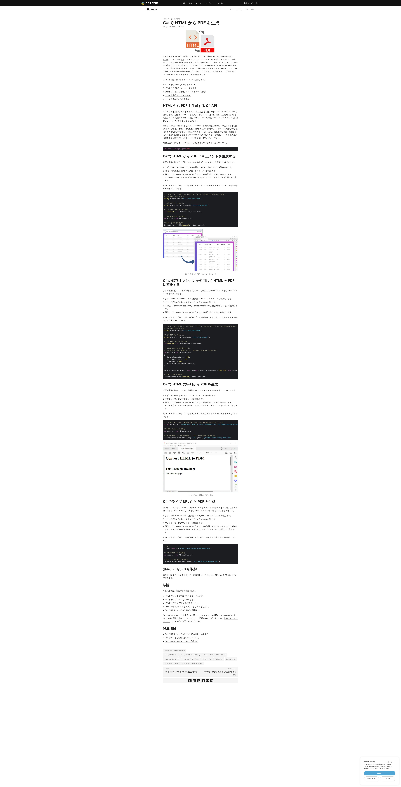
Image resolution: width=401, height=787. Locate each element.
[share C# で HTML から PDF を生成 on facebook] (203, 681)
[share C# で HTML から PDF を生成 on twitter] (190, 681)
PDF (182, 59)
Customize (371, 779)
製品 (183, 3)
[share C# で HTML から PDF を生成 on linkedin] (194, 681)
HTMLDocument (176, 126)
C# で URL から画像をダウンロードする (182, 638)
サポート (198, 3)
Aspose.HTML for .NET (221, 112)
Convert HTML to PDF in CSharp (215, 655)
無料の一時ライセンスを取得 (175, 575)
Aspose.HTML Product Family (174, 650)
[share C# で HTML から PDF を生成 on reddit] (198, 681)
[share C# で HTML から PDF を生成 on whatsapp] (207, 681)
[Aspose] (149, 3)
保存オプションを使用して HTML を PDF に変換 (185, 92)
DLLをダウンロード (176, 143)
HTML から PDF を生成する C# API (180, 85)
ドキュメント (205, 615)
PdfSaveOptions (192, 129)
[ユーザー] (252, 3)
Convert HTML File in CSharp (190, 655)
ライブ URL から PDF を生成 (177, 99)
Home (150, 9)
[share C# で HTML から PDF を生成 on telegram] (211, 681)
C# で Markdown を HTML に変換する (181, 641)
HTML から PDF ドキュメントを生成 (180, 88)
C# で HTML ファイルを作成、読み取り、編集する (186, 634)
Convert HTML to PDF (171, 659)
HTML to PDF (207, 659)
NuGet (194, 143)
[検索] (257, 3)
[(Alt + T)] (156, 9)
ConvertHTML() (180, 138)
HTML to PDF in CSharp (191, 659)
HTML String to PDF (171, 663)
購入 (190, 3)
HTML (165, 59)
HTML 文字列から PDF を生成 (178, 95)
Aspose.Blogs (174, 19)
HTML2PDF (219, 659)
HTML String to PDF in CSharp (191, 663)
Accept (380, 773)
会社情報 (220, 3)
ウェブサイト (209, 3)
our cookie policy (384, 768)
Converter (192, 135)
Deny (388, 779)
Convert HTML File (170, 655)
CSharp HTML (231, 659)
